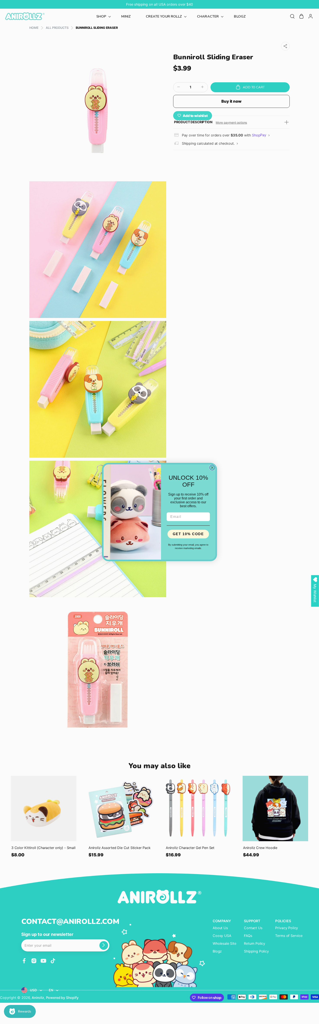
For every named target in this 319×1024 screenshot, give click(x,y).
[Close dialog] (212, 467)
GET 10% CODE (188, 534)
